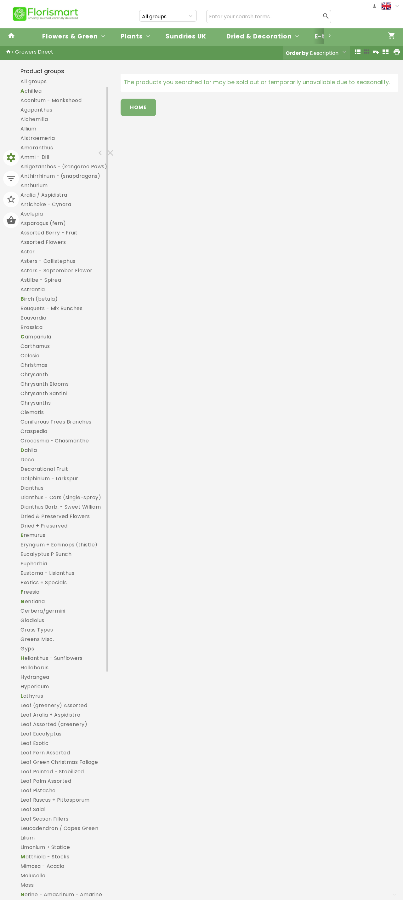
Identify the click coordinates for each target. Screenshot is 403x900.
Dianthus (31, 488)
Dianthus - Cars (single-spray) (60, 497)
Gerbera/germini (42, 610)
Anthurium (34, 185)
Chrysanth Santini (43, 393)
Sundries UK (186, 36)
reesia (30, 592)
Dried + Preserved (44, 525)
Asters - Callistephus (48, 261)
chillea (31, 91)
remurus (32, 535)
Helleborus (34, 667)
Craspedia (34, 431)
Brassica (31, 327)
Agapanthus (36, 109)
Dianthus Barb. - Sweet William (60, 507)
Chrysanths (35, 403)
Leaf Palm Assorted (45, 781)
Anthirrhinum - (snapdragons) (60, 176)
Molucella (33, 875)
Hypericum (34, 686)
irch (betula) (39, 299)
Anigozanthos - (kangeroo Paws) (63, 166)
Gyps (27, 648)
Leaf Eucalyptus (41, 733)
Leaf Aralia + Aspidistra (50, 714)
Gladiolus (32, 620)
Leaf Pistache (38, 790)
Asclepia (31, 213)
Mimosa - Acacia (42, 866)
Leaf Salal (32, 809)
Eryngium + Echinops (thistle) (59, 544)
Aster (27, 251)
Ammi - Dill (34, 157)
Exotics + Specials (43, 582)
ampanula (35, 336)
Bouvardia (33, 317)
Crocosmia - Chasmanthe (54, 440)
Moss (27, 885)
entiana (32, 601)
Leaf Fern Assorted (45, 752)
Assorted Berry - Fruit (48, 232)
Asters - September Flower (56, 270)
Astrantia (32, 289)
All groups (33, 81)
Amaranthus (36, 147)
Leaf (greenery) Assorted (53, 705)
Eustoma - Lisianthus (47, 573)
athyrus (31, 696)
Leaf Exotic (34, 743)
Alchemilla (34, 119)
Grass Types (36, 629)
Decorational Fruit (44, 469)
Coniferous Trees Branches (56, 421)
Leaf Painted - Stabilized (52, 771)
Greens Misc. (37, 639)
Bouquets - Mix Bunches (51, 308)
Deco (27, 459)
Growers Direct (34, 51)
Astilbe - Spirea (40, 280)
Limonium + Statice (45, 847)
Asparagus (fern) (43, 223)
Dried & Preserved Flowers (55, 516)
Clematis (32, 412)
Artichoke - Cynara (45, 204)
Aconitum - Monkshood (51, 100)
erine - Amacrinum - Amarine (61, 894)
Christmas (34, 365)
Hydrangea (34, 677)
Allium (28, 128)
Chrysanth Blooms (44, 384)
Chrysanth (34, 374)
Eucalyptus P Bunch (45, 554)
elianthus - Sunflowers (51, 658)
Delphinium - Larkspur (49, 478)
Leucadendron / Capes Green (59, 828)
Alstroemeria (37, 138)
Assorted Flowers (43, 242)
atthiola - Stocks (44, 856)
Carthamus (35, 346)
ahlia (28, 450)
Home (138, 107)
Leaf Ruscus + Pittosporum (55, 800)
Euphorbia (33, 563)
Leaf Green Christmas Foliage (59, 762)
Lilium (27, 837)
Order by (297, 53)
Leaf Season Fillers (44, 818)
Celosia (30, 355)
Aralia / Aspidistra (43, 195)
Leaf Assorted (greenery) (53, 724)
